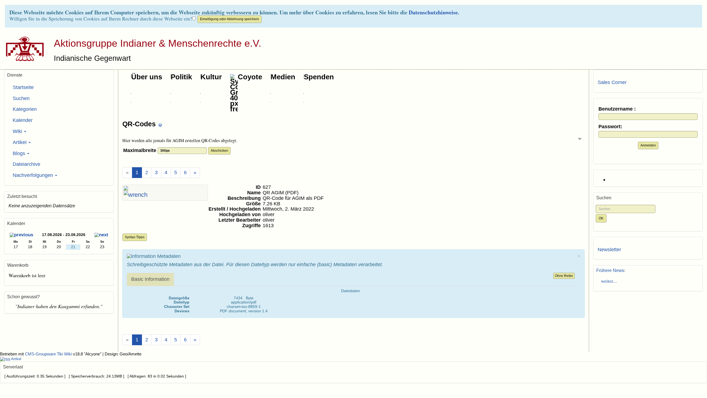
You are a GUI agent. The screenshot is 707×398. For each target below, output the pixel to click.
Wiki (18, 131)
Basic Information (150, 279)
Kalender (23, 120)
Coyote (250, 77)
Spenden (319, 77)
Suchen (21, 98)
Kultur (211, 77)
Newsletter (609, 249)
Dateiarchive (26, 164)
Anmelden (648, 145)
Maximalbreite (140, 150)
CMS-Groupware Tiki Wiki (49, 354)
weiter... (607, 280)
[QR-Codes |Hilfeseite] (160, 124)
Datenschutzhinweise (433, 12)
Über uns (146, 77)
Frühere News (610, 270)
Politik (181, 77)
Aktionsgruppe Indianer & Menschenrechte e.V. (157, 43)
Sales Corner (612, 82)
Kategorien (25, 109)
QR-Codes (140, 124)
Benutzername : (617, 109)
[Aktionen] (135, 195)
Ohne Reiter (564, 276)
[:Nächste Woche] (101, 235)
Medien (283, 77)
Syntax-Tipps (134, 237)
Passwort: (610, 126)
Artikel (20, 142)
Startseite (23, 87)
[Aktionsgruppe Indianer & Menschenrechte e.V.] (23, 48)
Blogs (20, 153)
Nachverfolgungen (33, 175)
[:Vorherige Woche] (21, 235)
